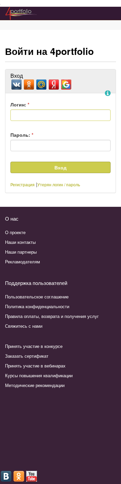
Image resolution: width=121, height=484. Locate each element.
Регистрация (22, 184)
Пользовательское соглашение (37, 296)
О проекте (15, 232)
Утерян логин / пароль (58, 184)
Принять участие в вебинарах (35, 365)
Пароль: (21, 134)
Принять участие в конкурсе (34, 346)
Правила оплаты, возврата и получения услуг (52, 316)
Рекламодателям (22, 261)
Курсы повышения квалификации (39, 375)
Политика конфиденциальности (37, 306)
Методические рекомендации (35, 385)
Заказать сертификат (26, 356)
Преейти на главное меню (0, 4)
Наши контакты (20, 242)
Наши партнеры (21, 252)
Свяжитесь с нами (23, 326)
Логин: (19, 104)
